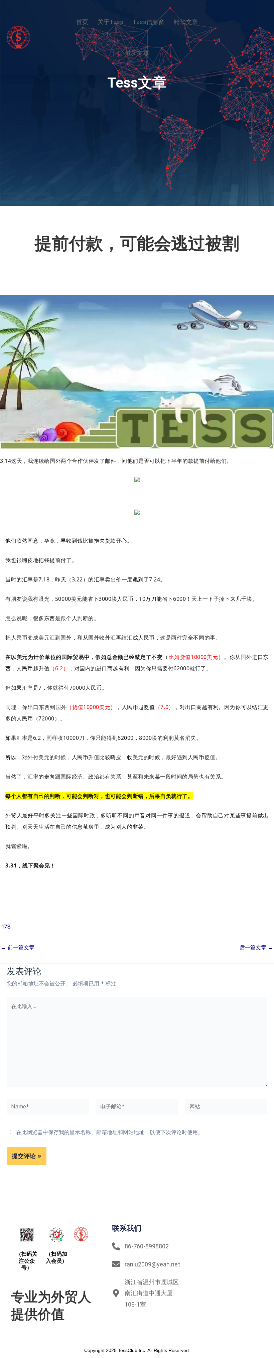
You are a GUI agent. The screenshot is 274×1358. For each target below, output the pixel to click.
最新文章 (137, 52)
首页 (82, 21)
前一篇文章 (17, 947)
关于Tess (110, 21)
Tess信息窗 (148, 21)
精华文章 (186, 21)
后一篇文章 (256, 947)
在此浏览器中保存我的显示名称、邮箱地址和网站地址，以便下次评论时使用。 (109, 1132)
